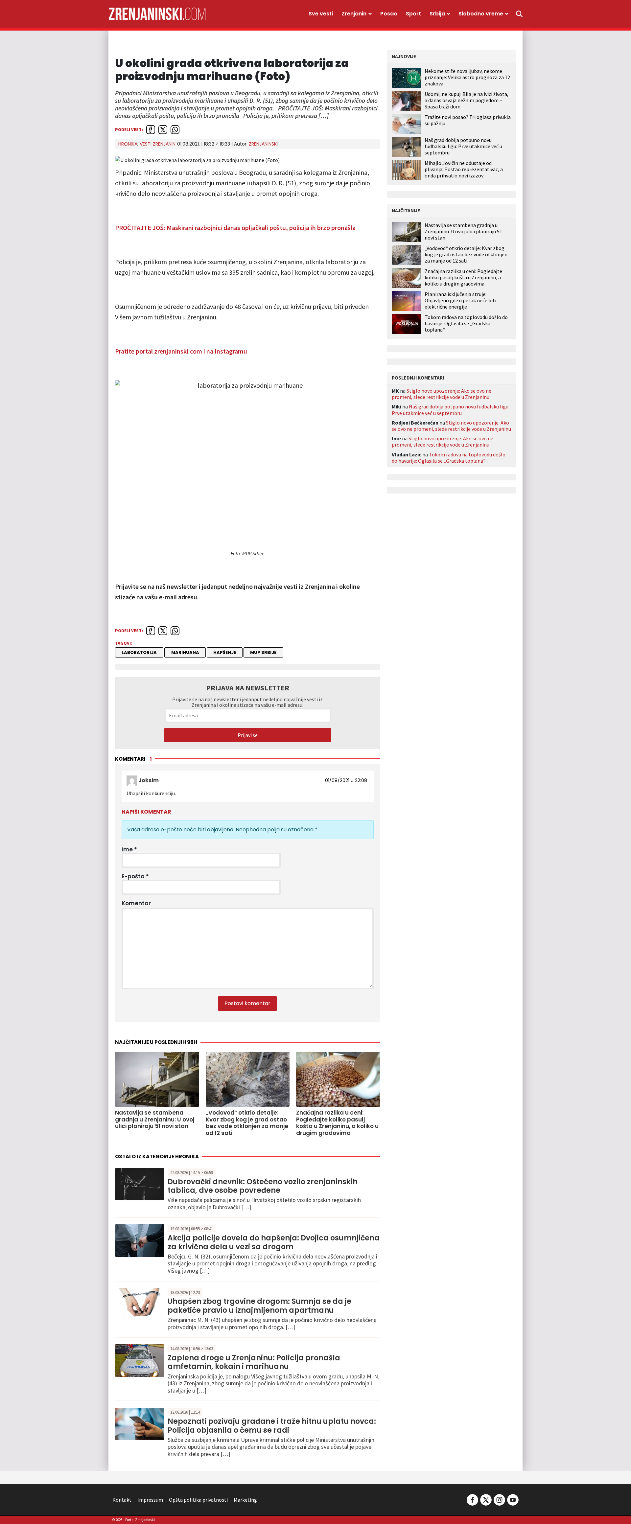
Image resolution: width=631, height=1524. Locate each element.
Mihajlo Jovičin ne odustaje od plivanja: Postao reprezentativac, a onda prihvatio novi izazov (464, 169)
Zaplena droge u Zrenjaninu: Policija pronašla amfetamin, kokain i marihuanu (254, 1362)
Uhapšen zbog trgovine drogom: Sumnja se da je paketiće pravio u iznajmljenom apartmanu (259, 1305)
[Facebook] (472, 1499)
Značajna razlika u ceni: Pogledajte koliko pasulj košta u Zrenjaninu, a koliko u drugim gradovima (463, 277)
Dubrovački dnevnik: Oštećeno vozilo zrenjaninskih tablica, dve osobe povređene (263, 1186)
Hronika (127, 144)
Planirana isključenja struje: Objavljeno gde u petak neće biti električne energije (460, 300)
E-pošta (135, 876)
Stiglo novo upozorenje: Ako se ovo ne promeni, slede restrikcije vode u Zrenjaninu (441, 393)
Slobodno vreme (480, 13)
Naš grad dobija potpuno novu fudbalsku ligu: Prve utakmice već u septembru (463, 146)
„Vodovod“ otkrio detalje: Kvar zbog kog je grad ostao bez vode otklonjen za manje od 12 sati (466, 254)
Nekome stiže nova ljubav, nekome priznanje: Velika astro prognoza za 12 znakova (467, 77)
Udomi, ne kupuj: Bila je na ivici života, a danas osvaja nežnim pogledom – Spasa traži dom (466, 100)
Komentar (136, 903)
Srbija (437, 13)
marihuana (185, 652)
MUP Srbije (263, 652)
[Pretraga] (519, 14)
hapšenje (224, 652)
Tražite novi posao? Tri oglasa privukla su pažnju (468, 120)
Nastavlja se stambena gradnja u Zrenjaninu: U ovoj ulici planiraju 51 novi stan (463, 231)
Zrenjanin (353, 13)
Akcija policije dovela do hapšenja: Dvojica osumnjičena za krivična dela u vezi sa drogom (274, 1242)
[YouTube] (512, 1499)
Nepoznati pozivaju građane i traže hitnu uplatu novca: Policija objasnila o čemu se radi (272, 1425)
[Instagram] (499, 1499)
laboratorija (139, 652)
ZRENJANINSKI (263, 144)
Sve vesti (321, 13)
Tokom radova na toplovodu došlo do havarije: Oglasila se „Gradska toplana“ (466, 323)
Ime (129, 849)
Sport (413, 13)
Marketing (245, 1499)
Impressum (150, 1499)
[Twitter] (486, 1499)
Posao (388, 13)
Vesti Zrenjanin (157, 144)
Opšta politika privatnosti (198, 1499)
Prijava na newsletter (247, 687)
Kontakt (121, 1499)
